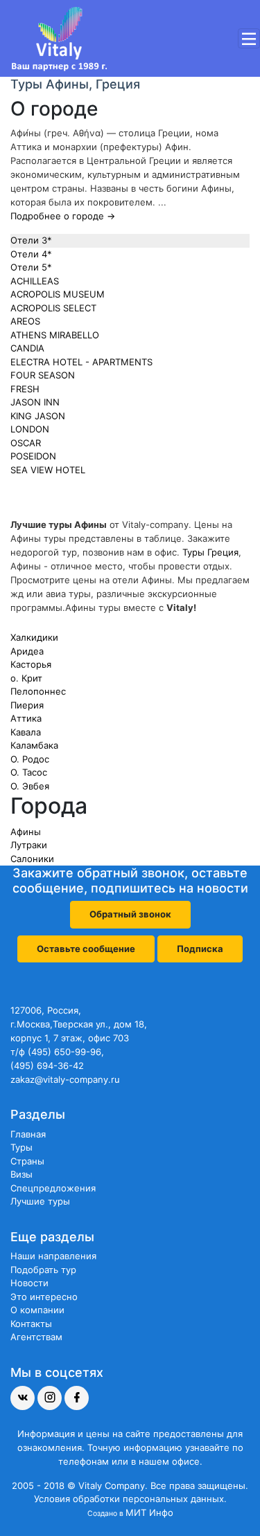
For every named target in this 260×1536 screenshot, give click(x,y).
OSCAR (25, 442)
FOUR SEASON (42, 375)
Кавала (25, 732)
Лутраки (28, 844)
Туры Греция (210, 552)
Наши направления (53, 1255)
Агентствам (36, 1336)
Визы (21, 1174)
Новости (29, 1282)
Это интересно (44, 1296)
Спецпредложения (53, 1188)
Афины (25, 831)
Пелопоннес (38, 691)
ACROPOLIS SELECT (53, 307)
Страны (27, 1161)
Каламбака (34, 745)
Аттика (26, 718)
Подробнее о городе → (62, 215)
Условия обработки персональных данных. (130, 1498)
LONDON (29, 429)
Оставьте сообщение (86, 948)
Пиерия (27, 705)
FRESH (25, 388)
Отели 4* (31, 253)
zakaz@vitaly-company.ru (65, 1079)
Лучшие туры (40, 1201)
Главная (28, 1134)
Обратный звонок (130, 914)
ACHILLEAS (34, 280)
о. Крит (26, 678)
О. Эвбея (29, 786)
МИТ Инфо (149, 1512)
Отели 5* (31, 267)
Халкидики (34, 637)
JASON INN (35, 402)
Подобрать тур (43, 1269)
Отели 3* (31, 240)
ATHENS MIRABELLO (54, 334)
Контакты (31, 1323)
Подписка (200, 948)
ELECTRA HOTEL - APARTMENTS (81, 361)
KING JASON (37, 415)
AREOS (25, 321)
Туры (21, 1147)
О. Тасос (28, 772)
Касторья (30, 664)
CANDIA (27, 348)
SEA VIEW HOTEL (47, 469)
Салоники (32, 858)
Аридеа (27, 651)
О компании (37, 1309)
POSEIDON (33, 455)
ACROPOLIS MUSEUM (57, 294)
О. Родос (29, 759)
